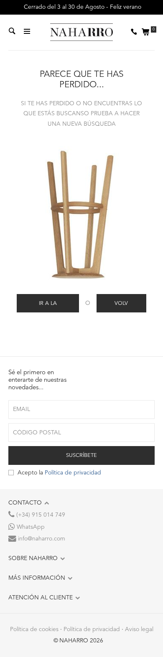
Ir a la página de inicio (47, 306)
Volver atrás (121, 306)
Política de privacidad (73, 473)
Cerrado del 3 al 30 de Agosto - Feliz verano (81, 7)
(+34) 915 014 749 (40, 515)
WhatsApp (30, 527)
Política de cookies (34, 629)
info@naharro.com (40, 539)
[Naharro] (81, 32)
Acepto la (59, 473)
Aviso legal (139, 629)
